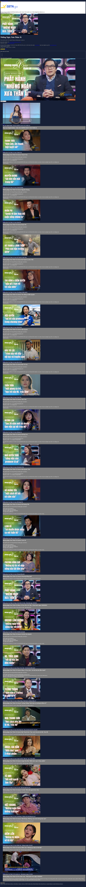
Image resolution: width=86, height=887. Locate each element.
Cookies (48, 883)
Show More (2, 882)
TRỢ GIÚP (27, 12)
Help (40, 883)
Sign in (43, 12)
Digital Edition (35, 883)
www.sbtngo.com (11, 43)
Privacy (44, 883)
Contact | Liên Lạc (21, 883)
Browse (2, 12)
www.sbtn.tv (37, 45)
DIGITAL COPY (18, 12)
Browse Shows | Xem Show (13, 883)
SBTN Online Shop (29, 883)
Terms (42, 883)
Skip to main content (4, 0)
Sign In (8, 13)
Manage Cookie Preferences (55, 883)
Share (6, 49)
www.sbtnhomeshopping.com (15, 42)
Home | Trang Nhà (3, 883)
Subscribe (2, 49)
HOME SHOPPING (11, 12)
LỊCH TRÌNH (32, 12)
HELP (23, 12)
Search (5, 12)
